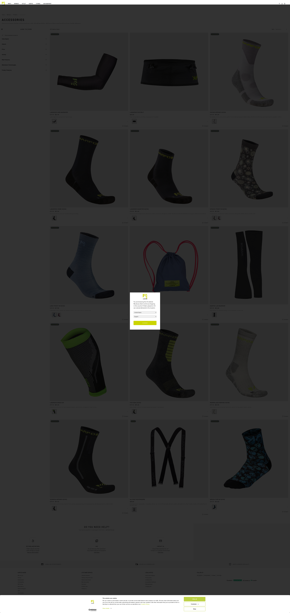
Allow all (194, 599)
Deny (194, 609)
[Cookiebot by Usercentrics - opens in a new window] (92, 610)
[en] (3, 3)
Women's (16, 3)
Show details (106, 608)
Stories (38, 3)
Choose (145, 323)
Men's (9, 3)
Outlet (24, 3)
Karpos (31, 3)
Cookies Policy (145, 604)
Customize (194, 604)
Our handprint (47, 3)
